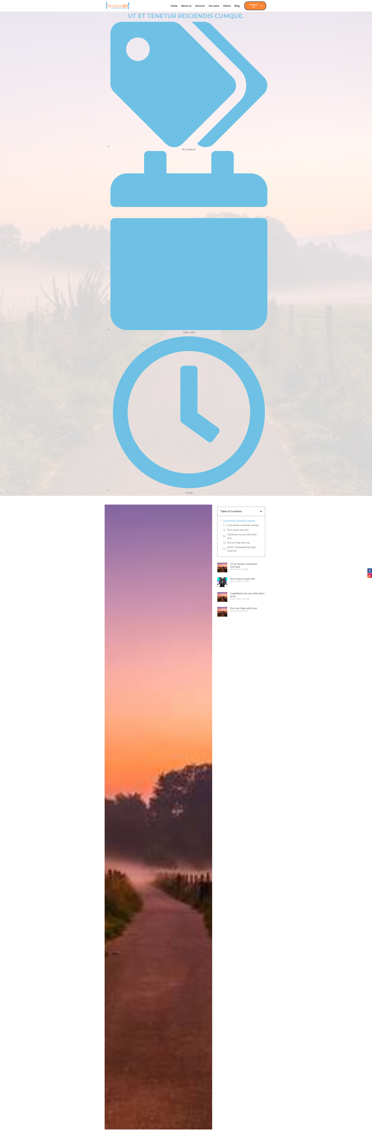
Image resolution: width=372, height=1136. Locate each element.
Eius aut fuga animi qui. (238, 542)
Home (174, 5)
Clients (227, 5)
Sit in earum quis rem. (238, 530)
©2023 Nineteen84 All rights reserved (241, 549)
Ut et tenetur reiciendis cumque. (239, 520)
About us (186, 5)
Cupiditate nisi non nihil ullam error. (242, 536)
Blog (237, 5)
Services (200, 5)
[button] (261, 511)
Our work (214, 5)
